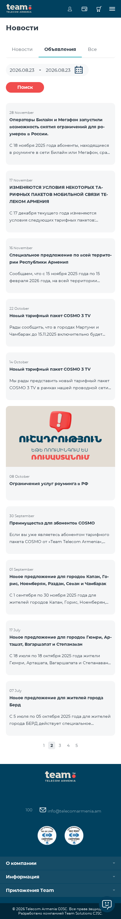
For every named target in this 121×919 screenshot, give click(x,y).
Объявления (60, 49)
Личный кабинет (70, 9)
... (79, 70)
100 (29, 810)
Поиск (25, 87)
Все (92, 49)
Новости (22, 49)
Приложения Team (30, 890)
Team (19, 8)
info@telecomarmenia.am (73, 811)
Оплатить (84, 9)
